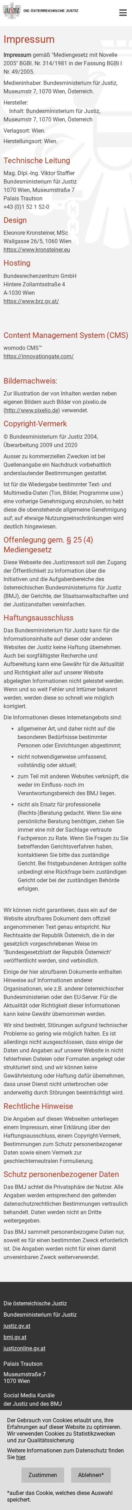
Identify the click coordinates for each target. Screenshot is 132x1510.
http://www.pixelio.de (31, 410)
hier (20, 1457)
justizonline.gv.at (24, 1348)
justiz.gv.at (17, 1326)
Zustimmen (43, 1475)
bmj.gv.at (15, 1337)
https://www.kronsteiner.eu (37, 249)
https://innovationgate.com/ (39, 356)
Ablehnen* (91, 1475)
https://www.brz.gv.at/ (31, 301)
